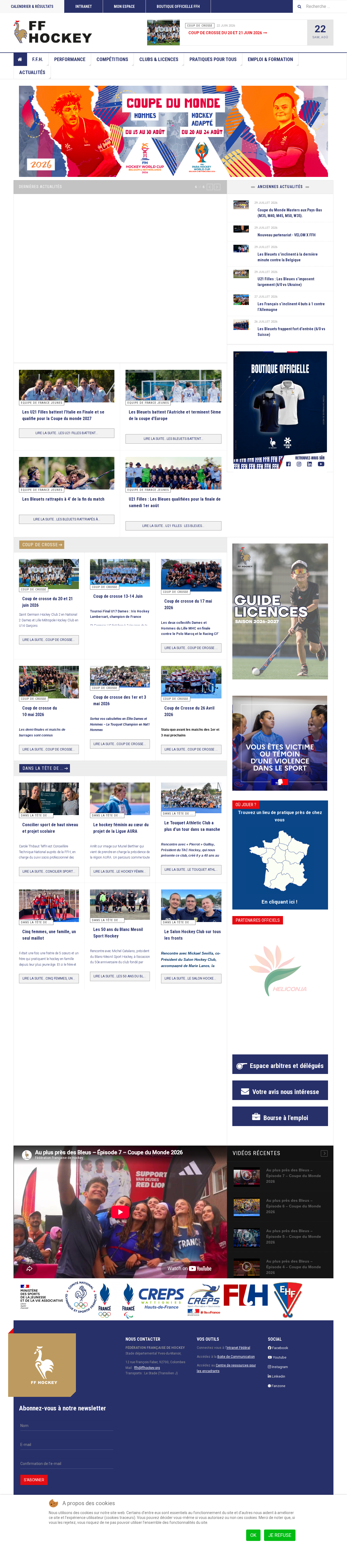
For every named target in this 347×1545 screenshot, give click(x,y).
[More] (324, 1153)
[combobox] (320, 6)
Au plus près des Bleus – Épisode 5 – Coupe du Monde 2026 (293, 1236)
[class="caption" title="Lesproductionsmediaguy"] (173, 483)
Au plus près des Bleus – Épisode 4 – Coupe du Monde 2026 (293, 1267)
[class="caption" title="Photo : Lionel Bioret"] (120, 799)
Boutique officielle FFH (178, 6)
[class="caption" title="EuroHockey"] (173, 401)
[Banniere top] (173, 131)
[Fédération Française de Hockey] (53, 32)
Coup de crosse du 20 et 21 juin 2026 (225, 33)
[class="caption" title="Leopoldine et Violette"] (49, 801)
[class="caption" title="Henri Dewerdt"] (173, 32)
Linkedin (278, 1376)
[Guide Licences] (280, 611)
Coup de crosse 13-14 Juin (118, 596)
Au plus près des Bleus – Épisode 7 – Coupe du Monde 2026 (293, 1176)
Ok (253, 1535)
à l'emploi (285, 1118)
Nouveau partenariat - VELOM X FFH (287, 235)
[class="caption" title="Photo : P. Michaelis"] (120, 572)
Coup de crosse (40, 544)
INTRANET (83, 6)
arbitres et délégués (287, 1066)
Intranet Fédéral (238, 1348)
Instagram (279, 1367)
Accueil (20, 59)
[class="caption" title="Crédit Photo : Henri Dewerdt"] (191, 578)
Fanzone (278, 1386)
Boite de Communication (236, 1357)
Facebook (279, 1348)
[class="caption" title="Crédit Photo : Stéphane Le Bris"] (191, 683)
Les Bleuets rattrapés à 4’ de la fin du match (63, 499)
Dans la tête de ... (43, 768)
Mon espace (124, 6)
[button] (210, 187)
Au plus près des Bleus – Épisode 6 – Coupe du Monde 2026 (293, 1206)
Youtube (279, 1357)
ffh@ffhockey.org (147, 1368)
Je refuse (279, 1535)
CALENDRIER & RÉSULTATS (32, 6)
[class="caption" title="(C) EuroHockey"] (241, 299)
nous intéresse (285, 1092)
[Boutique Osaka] (280, 410)
